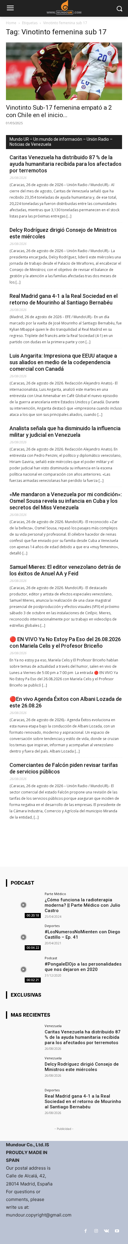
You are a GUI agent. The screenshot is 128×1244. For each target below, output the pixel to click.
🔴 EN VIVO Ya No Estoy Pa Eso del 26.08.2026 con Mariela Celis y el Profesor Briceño (65, 642)
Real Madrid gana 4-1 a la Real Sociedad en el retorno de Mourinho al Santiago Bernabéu (64, 299)
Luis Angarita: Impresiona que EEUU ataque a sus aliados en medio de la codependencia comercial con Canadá (63, 362)
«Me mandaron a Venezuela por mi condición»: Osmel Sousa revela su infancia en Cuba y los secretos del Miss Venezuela (66, 501)
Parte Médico (55, 893)
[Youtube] (117, 1231)
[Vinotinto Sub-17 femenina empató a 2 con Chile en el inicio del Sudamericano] (64, 71)
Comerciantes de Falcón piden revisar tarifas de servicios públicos (64, 768)
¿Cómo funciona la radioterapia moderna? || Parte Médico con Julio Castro (82, 905)
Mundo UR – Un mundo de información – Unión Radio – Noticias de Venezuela (61, 142)
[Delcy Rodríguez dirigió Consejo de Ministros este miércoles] (23, 1069)
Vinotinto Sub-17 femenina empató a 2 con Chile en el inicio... (59, 111)
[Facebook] (85, 1231)
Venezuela (53, 1025)
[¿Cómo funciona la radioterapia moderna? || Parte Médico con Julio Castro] (23, 905)
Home (11, 22)
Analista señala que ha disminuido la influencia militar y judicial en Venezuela (65, 431)
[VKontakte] (106, 1231)
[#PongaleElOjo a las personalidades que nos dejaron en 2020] (23, 969)
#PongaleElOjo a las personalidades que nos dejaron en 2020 (83, 966)
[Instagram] (96, 1231)
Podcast (51, 958)
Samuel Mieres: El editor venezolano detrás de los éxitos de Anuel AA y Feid (65, 570)
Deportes (52, 925)
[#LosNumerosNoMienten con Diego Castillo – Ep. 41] (23, 937)
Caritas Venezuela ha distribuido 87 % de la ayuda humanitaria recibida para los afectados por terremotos (65, 164)
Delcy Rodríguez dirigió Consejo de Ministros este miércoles (63, 233)
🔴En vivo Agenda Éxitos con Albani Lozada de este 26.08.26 (66, 702)
